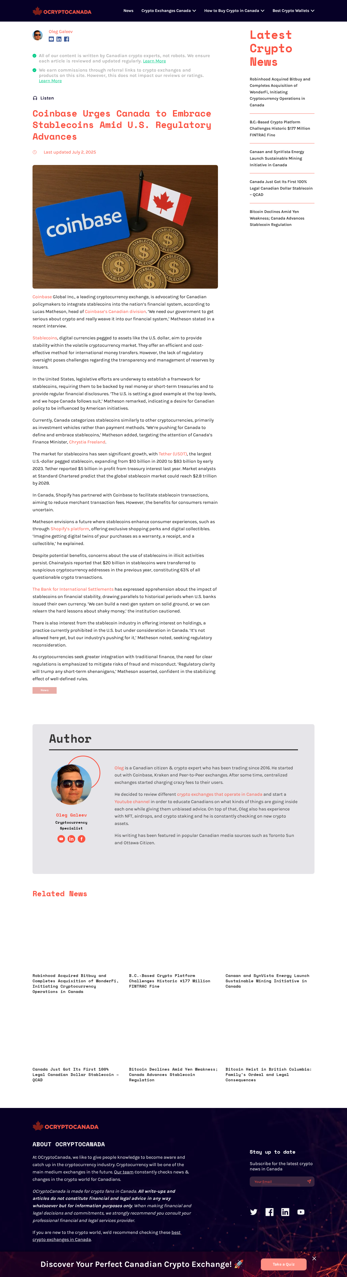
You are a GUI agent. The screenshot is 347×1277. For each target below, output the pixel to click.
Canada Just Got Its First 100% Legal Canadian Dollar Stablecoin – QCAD (281, 188)
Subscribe (309, 1181)
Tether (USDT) (173, 454)
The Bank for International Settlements (73, 589)
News (128, 10)
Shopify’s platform (70, 529)
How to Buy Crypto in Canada (231, 10)
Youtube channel (132, 801)
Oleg (119, 768)
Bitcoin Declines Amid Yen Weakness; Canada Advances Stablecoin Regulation (277, 218)
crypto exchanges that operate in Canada (219, 794)
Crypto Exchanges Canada (166, 10)
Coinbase (42, 297)
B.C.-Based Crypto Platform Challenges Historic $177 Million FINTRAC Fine (280, 128)
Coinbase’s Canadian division (115, 311)
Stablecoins (45, 338)
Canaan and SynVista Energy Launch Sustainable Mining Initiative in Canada (277, 158)
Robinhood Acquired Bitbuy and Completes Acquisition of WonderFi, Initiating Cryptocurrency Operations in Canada (280, 92)
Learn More (154, 61)
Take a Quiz (284, 1264)
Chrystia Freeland (87, 442)
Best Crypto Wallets (291, 10)
